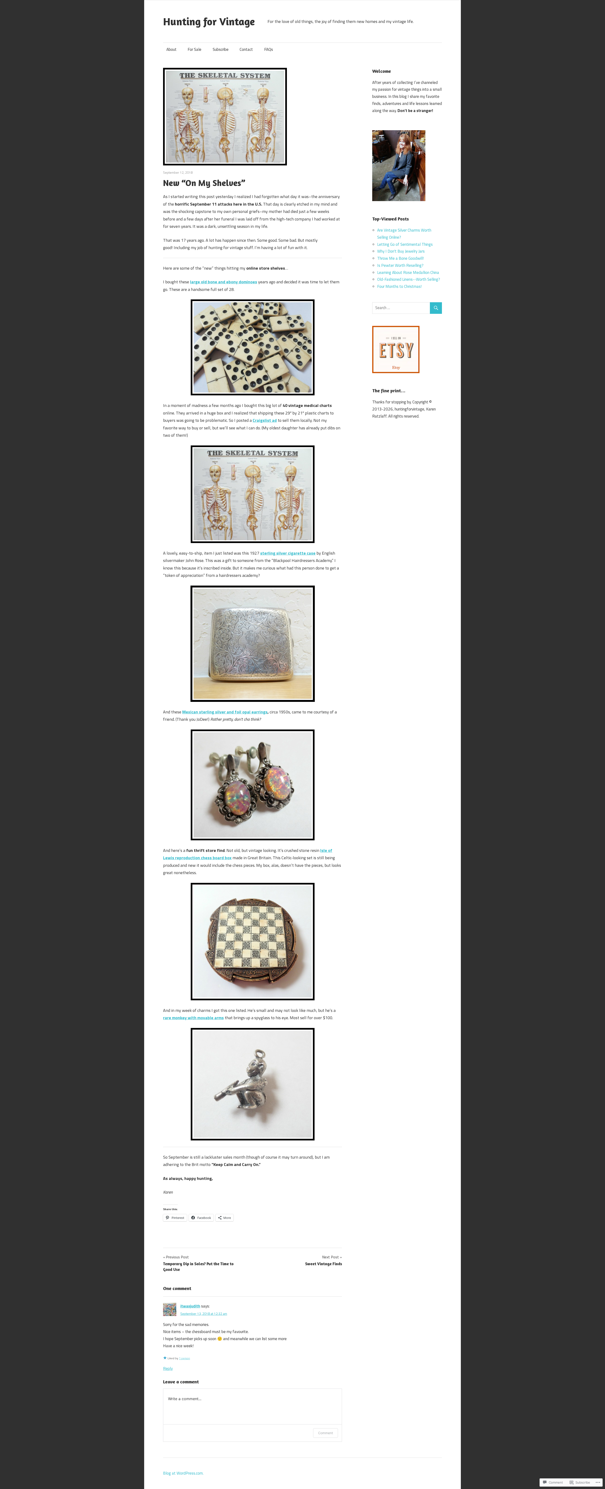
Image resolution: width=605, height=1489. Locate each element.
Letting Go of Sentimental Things (405, 244)
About (171, 49)
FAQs (268, 49)
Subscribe (221, 49)
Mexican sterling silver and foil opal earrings (225, 712)
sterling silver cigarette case (287, 553)
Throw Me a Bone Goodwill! (400, 258)
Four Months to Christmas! (399, 286)
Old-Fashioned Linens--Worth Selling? (408, 279)
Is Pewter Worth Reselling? (400, 265)
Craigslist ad (265, 420)
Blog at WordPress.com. (183, 1473)
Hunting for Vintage (209, 21)
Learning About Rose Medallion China (408, 272)
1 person (184, 1358)
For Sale (194, 49)
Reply (168, 1368)
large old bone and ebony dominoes (223, 282)
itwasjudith (190, 1306)
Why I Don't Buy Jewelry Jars (401, 251)
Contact (246, 49)
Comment (325, 1433)
